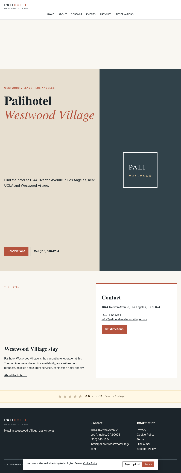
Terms (140, 439)
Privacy (141, 430)
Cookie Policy (145, 434)
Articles (106, 14)
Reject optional (132, 464)
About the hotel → (15, 375)
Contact (76, 14)
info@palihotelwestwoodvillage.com (124, 319)
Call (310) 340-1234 (46, 251)
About (63, 14)
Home (50, 14)
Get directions (114, 329)
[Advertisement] (90, 44)
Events (90, 14)
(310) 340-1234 (111, 314)
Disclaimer (143, 444)
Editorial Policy (146, 448)
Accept (148, 464)
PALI (16, 6)
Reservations (125, 14)
